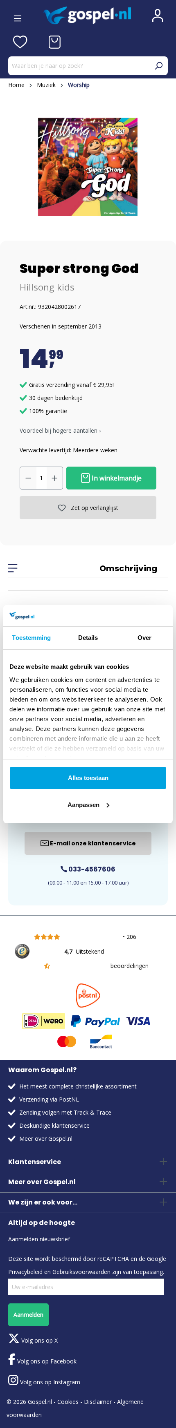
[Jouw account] (157, 15)
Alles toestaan (88, 777)
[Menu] (17, 15)
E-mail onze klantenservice (92, 843)
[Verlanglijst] (20, 42)
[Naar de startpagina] (87, 16)
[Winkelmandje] (55, 42)
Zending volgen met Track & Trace (65, 1112)
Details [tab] (88, 637)
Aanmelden (28, 1314)
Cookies (68, 1402)
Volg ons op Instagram (49, 1382)
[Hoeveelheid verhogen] (54, 478)
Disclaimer (98, 1402)
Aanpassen (83, 804)
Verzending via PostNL (49, 1099)
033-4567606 (91, 869)
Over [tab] (144, 637)
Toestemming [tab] (31, 637)
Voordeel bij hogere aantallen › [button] (60, 430)
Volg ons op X (39, 1340)
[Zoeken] (158, 65)
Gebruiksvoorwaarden (81, 1272)
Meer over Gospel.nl (45, 1138)
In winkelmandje (116, 478)
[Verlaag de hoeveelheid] (28, 478)
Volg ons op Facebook (46, 1361)
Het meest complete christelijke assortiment (78, 1086)
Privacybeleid (25, 1272)
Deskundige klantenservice (54, 1125)
